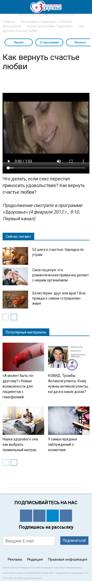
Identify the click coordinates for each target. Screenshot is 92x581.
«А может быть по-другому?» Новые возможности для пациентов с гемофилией (18, 386)
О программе (49, 42)
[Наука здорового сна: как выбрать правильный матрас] (23, 420)
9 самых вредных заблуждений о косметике (62, 444)
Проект (19, 42)
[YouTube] (66, 516)
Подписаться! (74, 540)
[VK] (39, 516)
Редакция (35, 559)
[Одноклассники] (26, 516)
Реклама (15, 559)
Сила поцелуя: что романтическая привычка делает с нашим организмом (60, 275)
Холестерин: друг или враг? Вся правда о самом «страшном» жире (58, 298)
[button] (85, 7)
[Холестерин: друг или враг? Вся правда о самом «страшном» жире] (15, 299)
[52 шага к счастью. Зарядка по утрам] (15, 256)
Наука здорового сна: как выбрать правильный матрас (21, 444)
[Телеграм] (53, 516)
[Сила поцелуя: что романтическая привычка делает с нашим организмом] (15, 276)
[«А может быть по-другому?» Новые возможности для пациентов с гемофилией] (23, 357)
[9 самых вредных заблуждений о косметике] (69, 420)
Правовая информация (67, 559)
